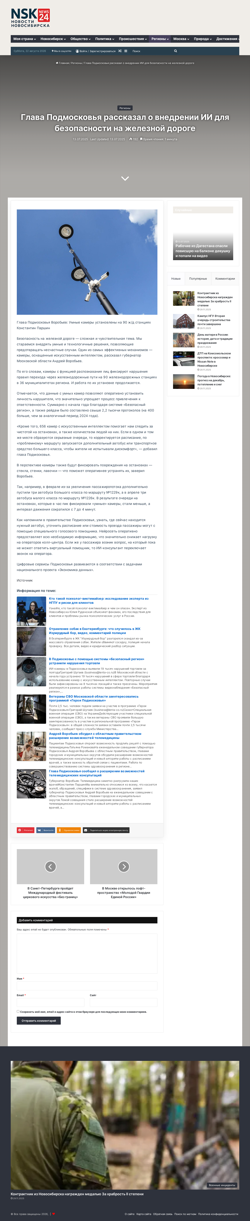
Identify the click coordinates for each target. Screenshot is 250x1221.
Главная (63, 63)
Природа (201, 39)
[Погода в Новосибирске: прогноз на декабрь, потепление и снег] (184, 381)
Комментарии (225, 278)
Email (21, 995)
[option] (203, 238)
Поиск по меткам (185, 1214)
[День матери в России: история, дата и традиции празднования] (184, 340)
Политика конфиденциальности (218, 1214)
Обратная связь (162, 1214)
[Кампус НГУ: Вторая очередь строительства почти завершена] (184, 321)
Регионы (159, 39)
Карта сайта (144, 1214)
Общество (79, 39)
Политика (103, 39)
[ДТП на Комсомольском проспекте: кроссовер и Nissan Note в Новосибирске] (184, 358)
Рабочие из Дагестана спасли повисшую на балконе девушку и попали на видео (202, 251)
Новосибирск (52, 39)
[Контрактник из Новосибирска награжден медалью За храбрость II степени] (184, 298)
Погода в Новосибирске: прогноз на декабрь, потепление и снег (214, 380)
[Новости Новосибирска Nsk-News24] (30, 17)
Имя (20, 978)
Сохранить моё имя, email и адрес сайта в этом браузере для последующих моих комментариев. (83, 1011)
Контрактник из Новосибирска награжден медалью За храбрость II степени (77, 1194)
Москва (179, 39)
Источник (25, 580)
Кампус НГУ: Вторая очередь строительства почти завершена (213, 320)
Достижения (226, 39)
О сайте (130, 1214)
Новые (176, 278)
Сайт (93, 995)
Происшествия (131, 39)
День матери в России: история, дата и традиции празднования (214, 338)
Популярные (198, 278)
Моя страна (23, 39)
